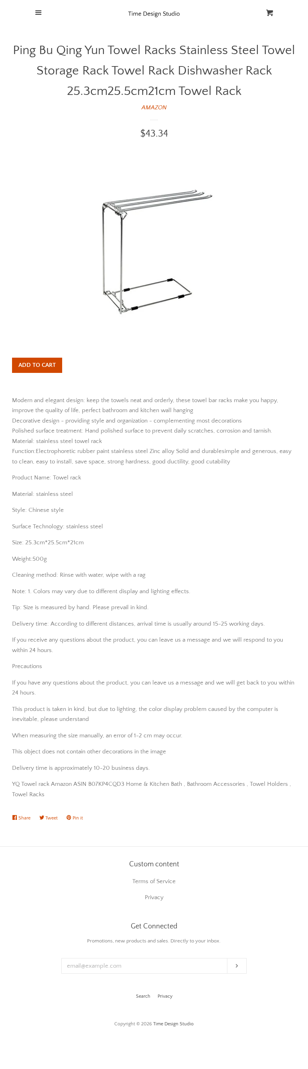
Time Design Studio (173, 1024)
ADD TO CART (37, 365)
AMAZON (154, 107)
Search (143, 996)
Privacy (165, 996)
